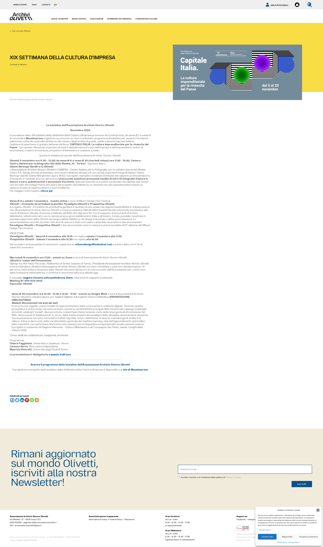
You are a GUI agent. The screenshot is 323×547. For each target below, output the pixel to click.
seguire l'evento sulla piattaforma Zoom (48, 277)
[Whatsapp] (32, 400)
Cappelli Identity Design (26, 540)
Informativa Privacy (98, 519)
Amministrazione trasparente (103, 516)
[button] (318, 510)
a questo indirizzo (60, 354)
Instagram (252, 519)
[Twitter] (17, 400)
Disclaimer (130, 519)
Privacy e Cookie (233, 477)
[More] (37, 400)
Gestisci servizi (265, 530)
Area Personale (280, 5)
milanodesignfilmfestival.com (93, 244)
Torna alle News (21, 31)
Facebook (241, 519)
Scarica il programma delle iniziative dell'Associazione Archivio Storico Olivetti (80, 364)
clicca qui (47, 191)
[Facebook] (12, 400)
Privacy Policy (293, 542)
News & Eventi (20, 4)
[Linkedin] (22, 400)
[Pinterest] (27, 400)
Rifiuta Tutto (287, 536)
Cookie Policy (282, 542)
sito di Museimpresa (135, 369)
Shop (34, 4)
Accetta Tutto (267, 536)
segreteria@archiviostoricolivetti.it (40, 522)
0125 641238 (15, 522)
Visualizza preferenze (308, 536)
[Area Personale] (267, 5)
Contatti (46, 4)
